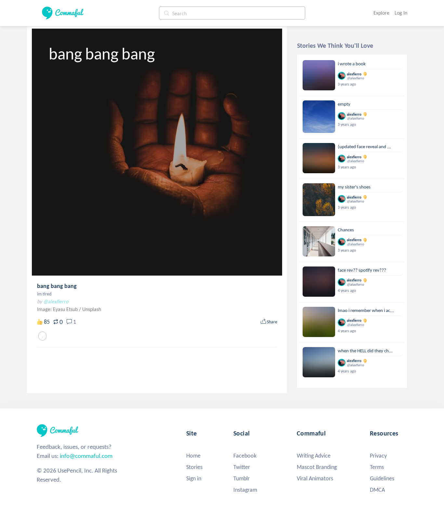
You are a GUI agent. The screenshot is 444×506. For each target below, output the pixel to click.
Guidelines (382, 478)
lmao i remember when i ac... (366, 310)
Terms (377, 467)
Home (193, 455)
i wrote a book (352, 64)
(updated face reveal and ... (364, 146)
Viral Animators (315, 478)
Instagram (245, 489)
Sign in (193, 478)
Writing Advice (314, 455)
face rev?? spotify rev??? (362, 270)
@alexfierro (55, 301)
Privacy (378, 455)
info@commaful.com (86, 456)
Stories (194, 467)
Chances (346, 230)
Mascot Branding (317, 467)
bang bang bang (57, 286)
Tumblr (241, 478)
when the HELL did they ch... (365, 351)
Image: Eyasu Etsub (58, 309)
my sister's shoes (354, 187)
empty (344, 104)
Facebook (244, 455)
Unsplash (91, 309)
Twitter (241, 467)
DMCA (377, 489)
